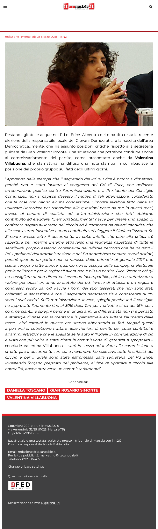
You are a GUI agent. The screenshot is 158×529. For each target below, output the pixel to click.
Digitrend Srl (50, 503)
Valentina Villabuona (32, 397)
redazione (12, 36)
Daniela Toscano (26, 390)
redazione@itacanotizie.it (37, 452)
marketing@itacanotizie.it (59, 455)
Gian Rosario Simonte (74, 390)
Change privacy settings (26, 466)
